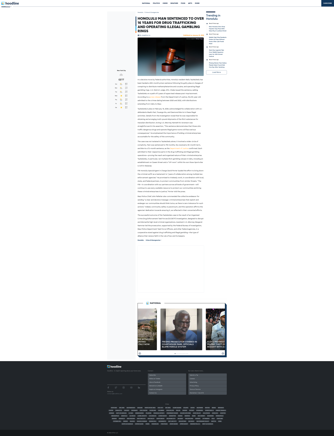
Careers (192, 378)
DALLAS (178, 410)
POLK (213, 418)
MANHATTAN (172, 415)
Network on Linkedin (155, 386)
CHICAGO (126, 410)
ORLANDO (180, 418)
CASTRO (111, 410)
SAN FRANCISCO (131, 407)
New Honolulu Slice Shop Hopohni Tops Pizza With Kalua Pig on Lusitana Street (217, 29)
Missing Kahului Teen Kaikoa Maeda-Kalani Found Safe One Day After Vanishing (217, 65)
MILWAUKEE (210, 415)
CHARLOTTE (118, 410)
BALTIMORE (200, 407)
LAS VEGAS (132, 415)
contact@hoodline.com (114, 393)
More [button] (197, 3)
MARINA (180, 415)
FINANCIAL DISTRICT (159, 413)
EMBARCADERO (139, 413)
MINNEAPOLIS (219, 415)
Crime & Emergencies (152, 12)
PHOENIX (197, 418)
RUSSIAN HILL (152, 421)
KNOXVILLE (124, 415)
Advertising (193, 382)
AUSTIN (192, 407)
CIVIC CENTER (143, 410)
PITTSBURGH (206, 418)
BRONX (214, 407)
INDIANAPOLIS (115, 415)
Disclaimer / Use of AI (197, 393)
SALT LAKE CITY (172, 421)
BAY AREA (167, 407)
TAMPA (147, 424)
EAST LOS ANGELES (121, 413)
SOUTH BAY (114, 407)
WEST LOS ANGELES (207, 424)
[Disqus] (171, 268)
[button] (140, 353)
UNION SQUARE (174, 424)
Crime (165, 3)
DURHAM (111, 413)
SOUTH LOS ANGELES (127, 424)
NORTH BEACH (160, 418)
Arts (190, 3)
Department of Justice (179, 148)
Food (183, 3)
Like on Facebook (154, 382)
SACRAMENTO (162, 421)
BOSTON (207, 407)
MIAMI (193, 415)
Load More (216, 72)
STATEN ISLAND (139, 424)
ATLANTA (185, 407)
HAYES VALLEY (197, 413)
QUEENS (125, 421)
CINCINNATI (134, 410)
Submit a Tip (194, 375)
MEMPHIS (187, 415)
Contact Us (153, 393)
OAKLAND (139, 407)
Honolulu (140, 12)
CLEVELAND (153, 410)
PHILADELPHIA (189, 418)
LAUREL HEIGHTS (142, 415)
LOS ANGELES (152, 415)
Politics (156, 3)
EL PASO (131, 413)
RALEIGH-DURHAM (142, 421)
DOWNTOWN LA (209, 410)
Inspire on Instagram (155, 389)
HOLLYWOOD (206, 413)
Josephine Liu (145, 35)
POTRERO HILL (117, 421)
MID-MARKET (201, 415)
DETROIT (191, 410)
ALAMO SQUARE (177, 407)
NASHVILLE (122, 418)
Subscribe (327, 3)
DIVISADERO (199, 410)
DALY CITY (160, 407)
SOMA (219, 421)
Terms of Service (195, 389)
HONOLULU (215, 413)
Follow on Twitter (154, 378)
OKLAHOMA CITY (171, 418)
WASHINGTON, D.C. (195, 424)
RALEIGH (132, 421)
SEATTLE (213, 421)
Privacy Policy (194, 386)
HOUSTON (222, 413)
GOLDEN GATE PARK (185, 413)
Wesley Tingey (199, 38)
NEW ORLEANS (131, 418)
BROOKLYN (221, 407)
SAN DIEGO (191, 421)
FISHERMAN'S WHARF (172, 413)
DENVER (185, 410)
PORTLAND (220, 418)
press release (155, 97)
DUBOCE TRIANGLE (221, 410)
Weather (174, 3)
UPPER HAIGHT (184, 424)
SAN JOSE (121, 407)
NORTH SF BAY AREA (150, 407)
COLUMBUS (161, 410)
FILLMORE (148, 413)
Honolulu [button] (5, 7)
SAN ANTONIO (182, 421)
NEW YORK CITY (141, 418)
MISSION (114, 418)
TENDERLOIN (155, 424)
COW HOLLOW (170, 410)
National (146, 3)
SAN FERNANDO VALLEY (203, 421)
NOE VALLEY (151, 418)
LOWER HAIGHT (163, 415)
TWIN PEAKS (164, 424)
